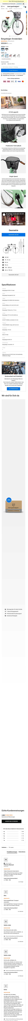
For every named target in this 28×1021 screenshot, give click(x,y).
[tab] (13, 234)
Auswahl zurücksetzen (6, 58)
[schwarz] (14, 55)
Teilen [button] (10, 879)
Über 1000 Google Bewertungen (16, 1)
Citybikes (10, 8)
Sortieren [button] (4, 847)
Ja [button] (4, 879)
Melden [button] (6, 879)
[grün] (6, 55)
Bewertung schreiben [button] (11, 821)
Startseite (2, 8)
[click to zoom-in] (12, 22)
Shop (7, 8)
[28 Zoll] (6, 49)
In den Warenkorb (13, 70)
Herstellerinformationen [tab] (6, 93)
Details (24, 73)
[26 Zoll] (2, 49)
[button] (24, 7)
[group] (13, 815)
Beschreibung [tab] (4, 90)
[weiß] (18, 55)
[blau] (2, 55)
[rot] (10, 55)
